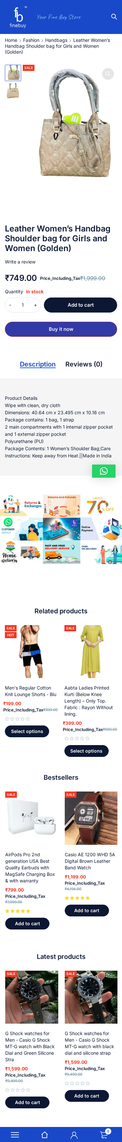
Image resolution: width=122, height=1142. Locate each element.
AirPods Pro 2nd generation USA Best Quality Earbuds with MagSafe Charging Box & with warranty (30, 867)
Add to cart (81, 305)
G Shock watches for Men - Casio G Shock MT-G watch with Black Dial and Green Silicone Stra (30, 1046)
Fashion (31, 40)
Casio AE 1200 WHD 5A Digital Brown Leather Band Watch (90, 861)
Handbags (56, 40)
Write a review (20, 261)
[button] (108, 74)
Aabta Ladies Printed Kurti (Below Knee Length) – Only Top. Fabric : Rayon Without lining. (88, 701)
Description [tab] (38, 364)
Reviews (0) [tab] (83, 364)
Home (11, 40)
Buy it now (61, 329)
